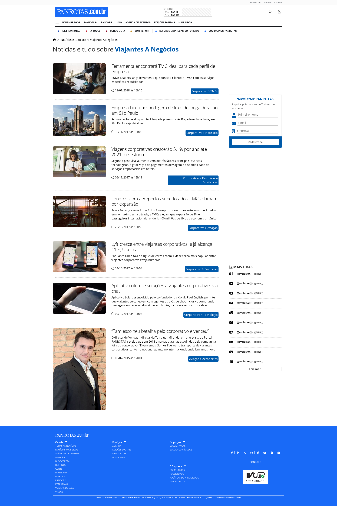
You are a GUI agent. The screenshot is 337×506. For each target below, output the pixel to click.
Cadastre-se (255, 142)
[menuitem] (254, 2)
